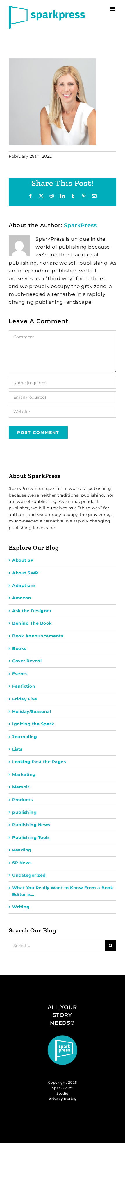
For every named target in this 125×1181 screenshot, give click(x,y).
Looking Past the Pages (39, 761)
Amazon (21, 598)
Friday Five (24, 699)
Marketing (24, 774)
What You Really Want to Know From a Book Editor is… (62, 891)
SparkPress (80, 225)
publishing (24, 812)
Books (19, 648)
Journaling (24, 736)
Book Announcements (37, 636)
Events (19, 673)
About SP (22, 560)
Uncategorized (29, 875)
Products (22, 799)
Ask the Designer (31, 610)
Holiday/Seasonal (31, 711)
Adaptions (24, 585)
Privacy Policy (62, 1099)
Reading (21, 850)
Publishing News (31, 824)
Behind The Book (32, 623)
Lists (17, 749)
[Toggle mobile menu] (113, 9)
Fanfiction (23, 686)
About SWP (25, 573)
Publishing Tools (30, 837)
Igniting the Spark (33, 724)
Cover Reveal (27, 661)
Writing (21, 906)
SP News (22, 862)
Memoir (20, 787)
